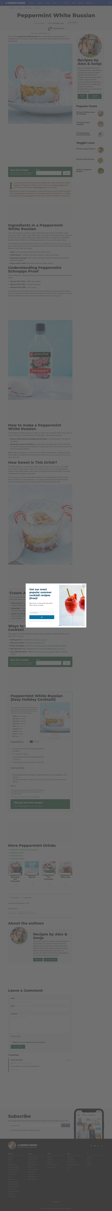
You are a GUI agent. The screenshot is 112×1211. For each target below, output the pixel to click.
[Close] (84, 585)
